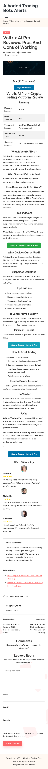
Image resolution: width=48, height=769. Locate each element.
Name (6, 694)
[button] (12, 610)
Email (6, 707)
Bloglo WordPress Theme (24, 764)
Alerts (6, 33)
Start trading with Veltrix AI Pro (24, 245)
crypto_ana (13, 605)
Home (5, 21)
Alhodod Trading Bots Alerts (20, 8)
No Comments (12, 55)
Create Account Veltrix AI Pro (24, 345)
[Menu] (6, 17)
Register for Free (24, 87)
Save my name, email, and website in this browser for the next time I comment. (23, 734)
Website (6, 720)
